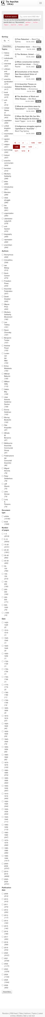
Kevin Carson (6, 275)
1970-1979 (6, 842)
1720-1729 (6, 663)
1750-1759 (6, 671)
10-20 (6, 545)
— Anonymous (28, 87)
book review (6, 94)
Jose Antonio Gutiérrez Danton (6, 402)
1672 (23, 151)
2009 (6, 894)
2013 (6, 916)
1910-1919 (6, 796)
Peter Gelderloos (6, 478)
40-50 (6, 561)
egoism (6, 140)
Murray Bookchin (6, 419)
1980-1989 (6, 850)
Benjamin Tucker (6, 340)
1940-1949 (6, 819)
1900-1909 (6, 788)
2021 (6, 959)
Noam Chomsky (6, 332)
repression (6, 240)
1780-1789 (6, 694)
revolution (6, 88)
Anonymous (6, 255)
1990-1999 (6, 858)
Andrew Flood (6, 348)
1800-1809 (6, 710)
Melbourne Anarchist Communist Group (6, 448)
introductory (6, 188)
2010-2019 (6, 873)
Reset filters (7, 46)
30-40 (6, 556)
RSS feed (13, 1013)
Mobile (19, 1015)
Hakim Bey (6, 391)
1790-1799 (6, 702)
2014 (6, 921)
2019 (6, 948)
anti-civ (6, 102)
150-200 (6, 584)
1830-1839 (6, 733)
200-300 (6, 591)
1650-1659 (6, 655)
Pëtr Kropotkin (6, 427)
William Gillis (6, 383)
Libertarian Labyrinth (6, 221)
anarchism (6, 246)
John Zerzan (6, 494)
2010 (6, 900)
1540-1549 (6, 640)
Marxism (6, 193)
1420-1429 (6, 624)
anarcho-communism (6, 162)
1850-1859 (6, 749)
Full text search (11, 16)
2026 (6, 986)
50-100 (6, 568)
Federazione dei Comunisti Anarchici (6, 460)
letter (6, 182)
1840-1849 (6, 741)
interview (6, 64)
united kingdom (6, 128)
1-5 (6, 534)
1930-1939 (6, 811)
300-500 (6, 599)
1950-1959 (6, 827)
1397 (40, 142)
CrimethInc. (6, 261)
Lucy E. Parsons (6, 503)
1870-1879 (6, 764)
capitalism (6, 121)
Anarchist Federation (6, 291)
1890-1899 (6, 780)
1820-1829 (6, 726)
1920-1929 (6, 803)
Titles (21, 1013)
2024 (6, 975)
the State (6, 207)
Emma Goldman (6, 412)
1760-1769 (6, 679)
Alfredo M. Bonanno (6, 436)
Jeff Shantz (6, 486)
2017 (6, 937)
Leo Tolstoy (6, 324)
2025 (6, 981)
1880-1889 (6, 772)
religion (6, 145)
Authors (27, 1013)
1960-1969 (6, 834)
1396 (33, 142)
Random (5, 1013)
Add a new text (29, 1015)
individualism (6, 59)
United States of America (6, 113)
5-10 (6, 540)
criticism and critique (6, 72)
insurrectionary (6, 134)
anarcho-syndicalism (6, 81)
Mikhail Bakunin (6, 376)
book (6, 522)
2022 (6, 964)
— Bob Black (28, 98)
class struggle (6, 200)
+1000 (6, 613)
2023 (6, 970)
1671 (16, 151)
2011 (6, 905)
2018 (6, 943)
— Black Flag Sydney (28, 40)
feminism (6, 169)
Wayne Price (6, 306)
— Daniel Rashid (28, 64)
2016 (6, 932)
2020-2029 (6, 881)
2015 (6, 927)
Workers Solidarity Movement (6, 315)
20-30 (6, 551)
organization (6, 214)
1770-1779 (6, 687)
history (6, 54)
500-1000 (6, 607)
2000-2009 (6, 866)
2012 (6, 911)
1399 (23, 147)
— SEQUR (28, 75)
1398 (16, 147)
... (27, 142)
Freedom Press (6, 283)
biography (6, 235)
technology (6, 151)
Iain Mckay (6, 267)
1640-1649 (6, 648)
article (6, 517)
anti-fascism (6, 228)
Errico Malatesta (6, 368)
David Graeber (6, 298)
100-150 (6, 576)
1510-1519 (6, 632)
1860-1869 (6, 757)
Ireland (6, 156)
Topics (34, 1013)
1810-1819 (6, 718)
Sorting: (5, 36)
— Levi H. (28, 55)
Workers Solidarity (6, 176)
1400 (30, 147)
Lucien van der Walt (6, 358)
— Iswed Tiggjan (28, 118)
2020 (6, 954)
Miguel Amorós (6, 470)
